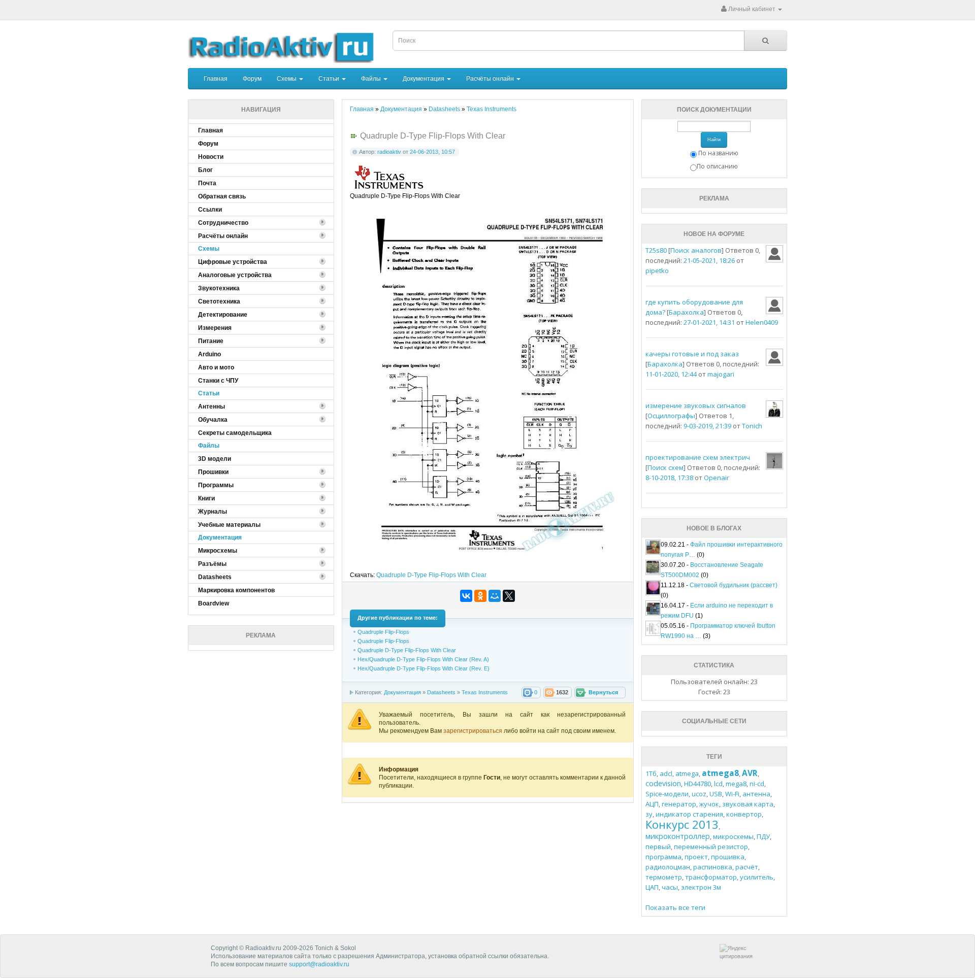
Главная (216, 78)
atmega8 (720, 773)
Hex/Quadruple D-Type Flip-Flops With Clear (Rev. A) (423, 659)
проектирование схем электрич (697, 457)
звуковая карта (747, 803)
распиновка (712, 866)
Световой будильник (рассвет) (733, 585)
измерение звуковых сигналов (695, 405)
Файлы (371, 78)
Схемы (287, 78)
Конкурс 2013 (682, 824)
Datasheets (441, 692)
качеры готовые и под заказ (692, 353)
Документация (424, 78)
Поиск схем (665, 467)
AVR (750, 773)
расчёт (746, 866)
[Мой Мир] (495, 596)
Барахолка (686, 312)
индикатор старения (689, 814)
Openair (716, 477)
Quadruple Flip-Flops (383, 632)
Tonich (752, 425)
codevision (663, 783)
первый (658, 846)
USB (715, 793)
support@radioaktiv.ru (319, 964)
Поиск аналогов (696, 250)
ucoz (699, 793)
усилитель (756, 877)
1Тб (651, 773)
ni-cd (757, 783)
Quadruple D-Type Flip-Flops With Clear (431, 575)
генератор (679, 803)
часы (670, 887)
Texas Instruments (485, 692)
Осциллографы (671, 415)
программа (663, 856)
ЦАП (652, 887)
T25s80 (656, 250)
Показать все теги (675, 907)
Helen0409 (761, 322)
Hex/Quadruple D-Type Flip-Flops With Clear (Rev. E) (424, 668)
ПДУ (763, 836)
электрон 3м (701, 887)
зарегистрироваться (473, 730)
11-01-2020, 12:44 (671, 374)
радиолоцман (667, 866)
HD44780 (697, 783)
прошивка (727, 856)
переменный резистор (711, 846)
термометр (663, 877)
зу (649, 814)
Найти (714, 139)
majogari (720, 374)
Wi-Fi (732, 793)
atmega (687, 773)
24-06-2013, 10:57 (432, 152)
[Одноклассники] (480, 596)
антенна (756, 793)
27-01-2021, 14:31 (709, 322)
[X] (509, 596)
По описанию (717, 166)
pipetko (657, 270)
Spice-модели (667, 793)
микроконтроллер (677, 836)
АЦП (652, 803)
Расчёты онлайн (490, 78)
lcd (718, 783)
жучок (709, 803)
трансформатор (711, 877)
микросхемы (733, 836)
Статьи (329, 78)
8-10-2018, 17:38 (669, 477)
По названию (718, 153)
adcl (666, 773)
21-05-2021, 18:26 (709, 260)
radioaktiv (389, 152)
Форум (252, 78)
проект (696, 856)
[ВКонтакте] (466, 596)
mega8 (736, 783)
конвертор (744, 814)
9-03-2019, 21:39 (707, 425)
